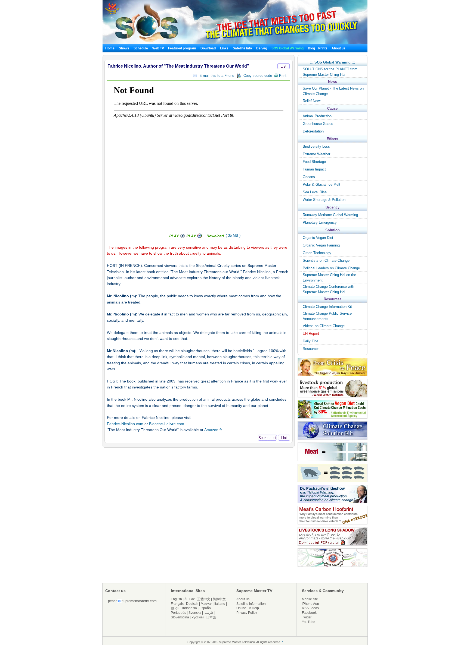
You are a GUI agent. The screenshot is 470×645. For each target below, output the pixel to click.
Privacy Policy (246, 613)
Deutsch (192, 604)
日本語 (211, 617)
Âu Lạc (189, 599)
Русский (197, 617)
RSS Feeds (310, 608)
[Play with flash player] (176, 237)
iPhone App (310, 604)
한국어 (176, 608)
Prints (323, 48)
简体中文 (219, 599)
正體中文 (203, 599)
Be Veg (261, 48)
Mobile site (310, 599)
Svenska (194, 613)
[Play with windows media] (194, 237)
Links (224, 48)
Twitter (306, 617)
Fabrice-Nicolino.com (125, 424)
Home (110, 48)
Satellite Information (251, 604)
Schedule (141, 48)
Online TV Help (247, 608)
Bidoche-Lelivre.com (166, 424)
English (176, 599)
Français (177, 604)
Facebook (309, 613)
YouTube (308, 622)
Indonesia (189, 608)
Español (205, 608)
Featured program (182, 48)
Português (178, 613)
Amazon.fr (213, 430)
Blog (311, 48)
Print (282, 76)
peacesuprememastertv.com (132, 601)
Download (208, 48)
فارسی (209, 613)
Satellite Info (242, 48)
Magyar (206, 604)
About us (338, 48)
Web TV (158, 48)
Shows (124, 48)
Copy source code (256, 76)
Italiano (219, 604)
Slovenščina (180, 617)
